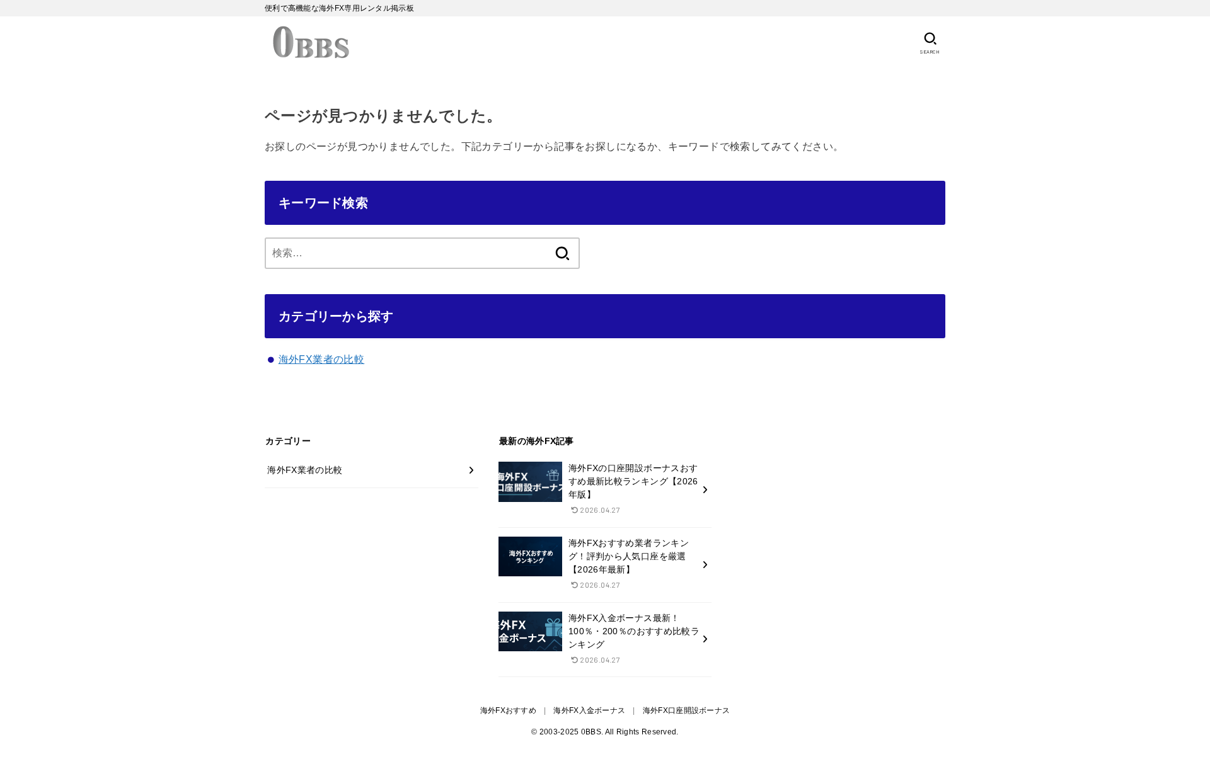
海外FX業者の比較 (322, 359)
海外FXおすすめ (508, 710)
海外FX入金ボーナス (589, 710)
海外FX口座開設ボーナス (686, 710)
